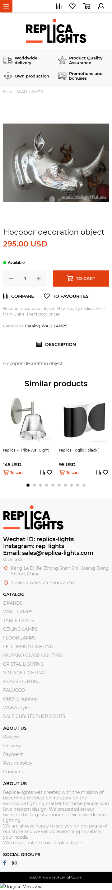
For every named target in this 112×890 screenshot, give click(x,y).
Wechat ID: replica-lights (38, 539)
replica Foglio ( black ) (79, 450)
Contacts (13, 772)
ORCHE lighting (20, 699)
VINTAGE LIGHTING (24, 673)
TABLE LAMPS (18, 620)
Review (11, 737)
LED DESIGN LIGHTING (28, 646)
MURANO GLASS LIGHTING (32, 655)
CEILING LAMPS (20, 629)
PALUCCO (14, 690)
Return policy (17, 763)
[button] (28, 485)
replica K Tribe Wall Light (26, 450)
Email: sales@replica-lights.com (48, 553)
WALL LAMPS (54, 326)
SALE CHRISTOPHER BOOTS (34, 716)
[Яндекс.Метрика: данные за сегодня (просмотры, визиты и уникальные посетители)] (21, 886)
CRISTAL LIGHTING (23, 664)
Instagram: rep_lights (33, 546)
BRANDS (13, 603)
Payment (13, 754)
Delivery (12, 745)
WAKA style (16, 707)
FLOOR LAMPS (19, 638)
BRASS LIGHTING (22, 681)
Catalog (32, 326)
